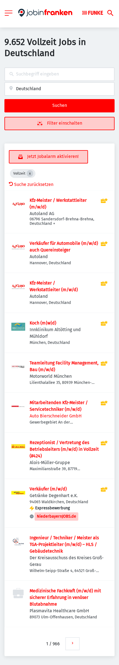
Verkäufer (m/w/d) (48, 489)
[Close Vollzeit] (30, 173)
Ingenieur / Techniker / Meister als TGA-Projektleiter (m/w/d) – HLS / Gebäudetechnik (64, 544)
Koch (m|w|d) (43, 323)
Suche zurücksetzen (33, 184)
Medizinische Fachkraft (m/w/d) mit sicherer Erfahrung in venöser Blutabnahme (65, 597)
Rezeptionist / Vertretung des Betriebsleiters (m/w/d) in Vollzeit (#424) (64, 449)
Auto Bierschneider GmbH (56, 416)
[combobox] (59, 74)
